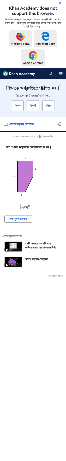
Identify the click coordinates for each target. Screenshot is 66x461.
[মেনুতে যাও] (61, 73)
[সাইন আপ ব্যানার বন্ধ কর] (59, 86)
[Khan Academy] (17, 73)
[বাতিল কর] (60, 3)
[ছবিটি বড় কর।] (33, 176)
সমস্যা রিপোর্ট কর (55, 276)
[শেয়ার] (59, 124)
